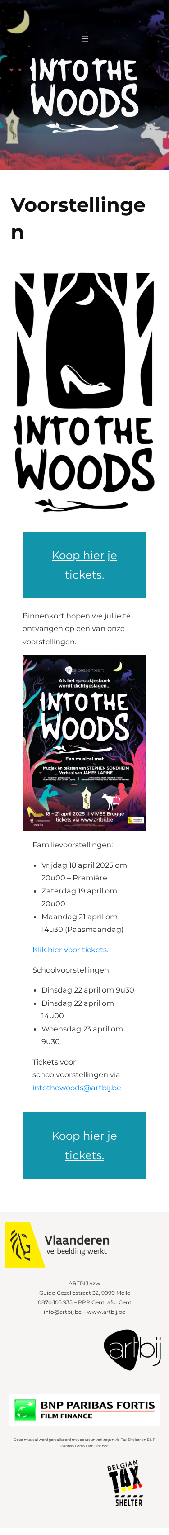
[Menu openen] (84, 38)
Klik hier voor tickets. (70, 949)
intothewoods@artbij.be (76, 1087)
